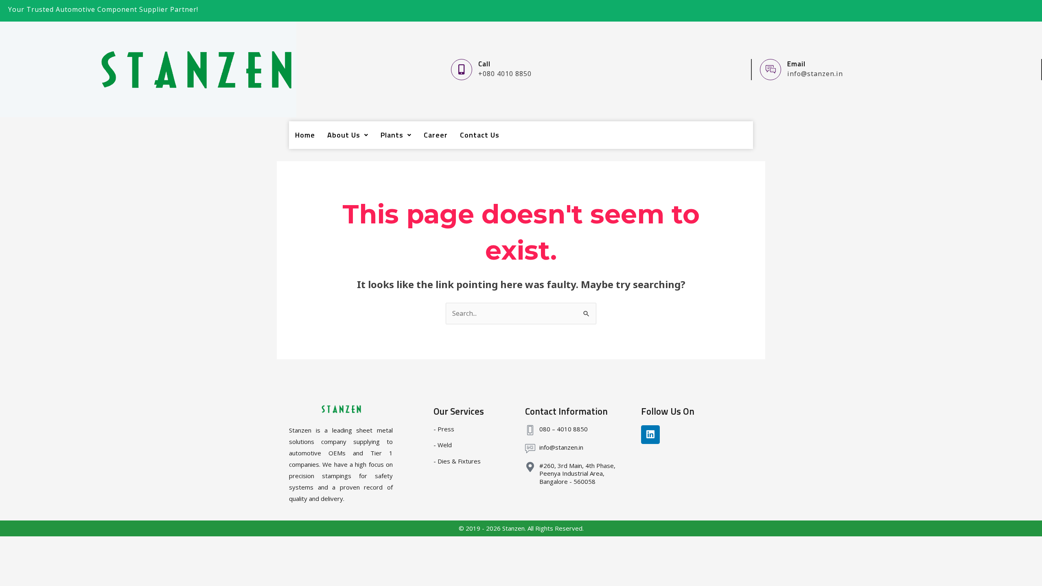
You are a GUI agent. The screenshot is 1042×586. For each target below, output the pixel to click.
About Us (343, 134)
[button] (347, 135)
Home (305, 134)
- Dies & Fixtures (457, 461)
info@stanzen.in (561, 447)
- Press (443, 429)
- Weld (442, 445)
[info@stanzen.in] (530, 449)
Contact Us (479, 134)
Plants (392, 134)
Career (436, 134)
